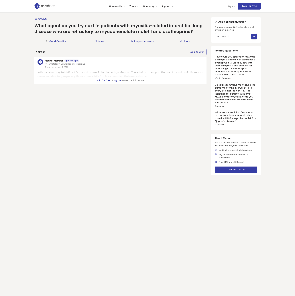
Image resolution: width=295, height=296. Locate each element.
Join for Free (249, 6)
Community (115, 6)
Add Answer (197, 52)
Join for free (103, 80)
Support (166, 6)
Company (148, 6)
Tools (132, 6)
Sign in (231, 6)
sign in (117, 80)
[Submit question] (254, 36)
